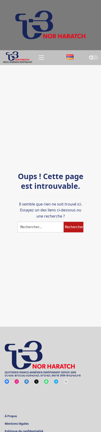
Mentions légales (17, 424)
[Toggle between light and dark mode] (93, 57)
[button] (40, 57)
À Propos (11, 416)
